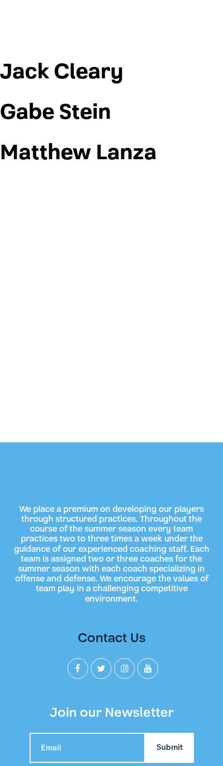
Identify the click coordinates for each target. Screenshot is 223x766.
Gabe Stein (55, 112)
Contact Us (112, 638)
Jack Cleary (61, 72)
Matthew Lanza (78, 152)
